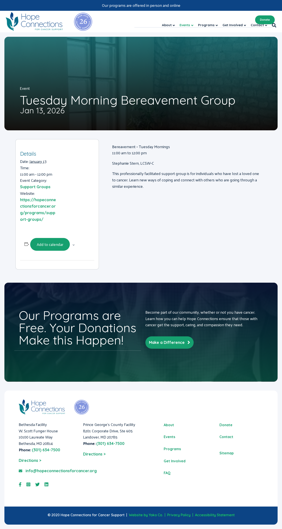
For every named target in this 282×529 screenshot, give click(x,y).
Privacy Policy (179, 515)
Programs (172, 449)
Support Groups (35, 186)
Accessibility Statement (215, 515)
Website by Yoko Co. (146, 515)
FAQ (167, 473)
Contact (226, 437)
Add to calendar (50, 244)
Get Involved (175, 461)
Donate (265, 19)
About (169, 425)
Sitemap (226, 453)
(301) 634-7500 (46, 449)
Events (169, 437)
